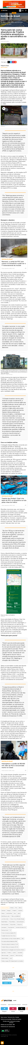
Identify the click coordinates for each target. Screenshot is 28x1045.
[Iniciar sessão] (22, 10)
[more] (25, 268)
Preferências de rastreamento (8, 1026)
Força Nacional (11, 927)
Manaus (3, 913)
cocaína (14, 952)
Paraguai (9, 910)
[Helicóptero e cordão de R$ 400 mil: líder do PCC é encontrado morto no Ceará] (14, 750)
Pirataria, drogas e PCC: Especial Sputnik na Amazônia (12, 961)
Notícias (12, 907)
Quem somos (4, 1017)
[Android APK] (5, 1030)
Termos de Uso (11, 1017)
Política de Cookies (16, 1019)
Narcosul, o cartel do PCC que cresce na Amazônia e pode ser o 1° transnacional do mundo (14, 263)
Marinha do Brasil (4, 924)
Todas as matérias (4, 67)
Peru (16, 907)
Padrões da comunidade (6, 1024)
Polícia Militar (13, 924)
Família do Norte (4, 930)
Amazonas (20, 910)
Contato (17, 1017)
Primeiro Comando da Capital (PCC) (8, 933)
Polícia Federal (12, 921)
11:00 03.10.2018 (5, 41)
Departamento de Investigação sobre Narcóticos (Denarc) (13, 949)
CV (10, 930)
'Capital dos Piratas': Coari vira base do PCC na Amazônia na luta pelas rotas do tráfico (14, 500)
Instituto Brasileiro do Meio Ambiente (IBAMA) (10, 938)
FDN (23, 938)
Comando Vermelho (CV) (21, 927)
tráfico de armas (19, 955)
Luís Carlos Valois (5, 918)
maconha (12, 955)
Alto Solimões (9, 913)
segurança (3, 952)
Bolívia (20, 907)
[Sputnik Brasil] (4, 11)
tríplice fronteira (4, 958)
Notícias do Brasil (7, 259)
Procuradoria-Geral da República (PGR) (9, 941)
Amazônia (14, 910)
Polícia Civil (19, 924)
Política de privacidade (6, 1019)
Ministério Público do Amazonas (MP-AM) (9, 947)
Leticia (19, 913)
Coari (15, 913)
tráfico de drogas (4, 955)
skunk (11, 958)
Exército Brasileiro (20, 921)
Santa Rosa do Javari (5, 916)
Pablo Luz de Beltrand (15, 916)
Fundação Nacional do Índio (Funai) (8, 935)
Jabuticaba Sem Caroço (14, 1004)
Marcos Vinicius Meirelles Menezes (17, 918)
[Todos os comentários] (2, 1042)
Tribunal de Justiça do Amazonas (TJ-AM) (9, 944)
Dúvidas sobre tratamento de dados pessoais (11, 1022)
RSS (14, 1024)
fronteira (9, 952)
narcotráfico (20, 952)
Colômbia (3, 910)
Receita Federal (4, 921)
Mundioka (3, 1004)
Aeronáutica (3, 927)
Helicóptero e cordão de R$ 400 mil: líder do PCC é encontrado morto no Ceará (13, 765)
